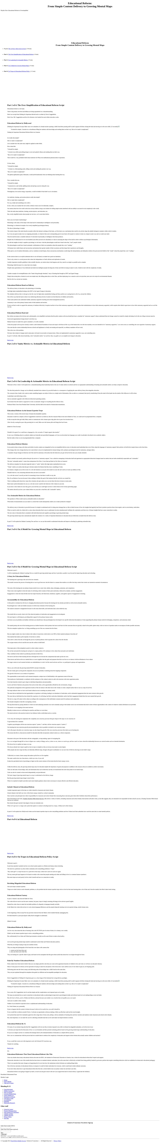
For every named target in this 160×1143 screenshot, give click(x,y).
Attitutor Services (8, 1115)
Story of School (8, 1092)
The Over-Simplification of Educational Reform (20, 54)
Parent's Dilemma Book (10, 1111)
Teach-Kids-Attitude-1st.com (18, 1141)
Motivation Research (9, 1103)
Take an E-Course (9, 1083)
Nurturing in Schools (9, 1097)
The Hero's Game (8, 1098)
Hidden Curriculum (9, 1091)
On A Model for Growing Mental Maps (18, 65)
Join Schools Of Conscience (11, 1112)
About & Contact (8, 1109)
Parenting (6, 1101)
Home (5, 1080)
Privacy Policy (8, 1117)
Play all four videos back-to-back (17, 48)
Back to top (10, 340)
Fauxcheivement (8, 1089)
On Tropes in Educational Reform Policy (19, 71)
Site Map (6, 1118)
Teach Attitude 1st (9, 1095)
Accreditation (7, 1100)
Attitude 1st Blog (8, 1114)
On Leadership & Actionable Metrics (18, 60)
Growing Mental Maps (10, 1094)
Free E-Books (7, 1081)
